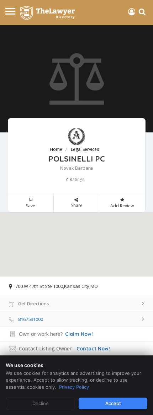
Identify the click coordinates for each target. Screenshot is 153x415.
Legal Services (85, 149)
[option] (76, 78)
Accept (113, 403)
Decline (40, 403)
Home (56, 149)
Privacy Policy (74, 387)
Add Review (122, 206)
